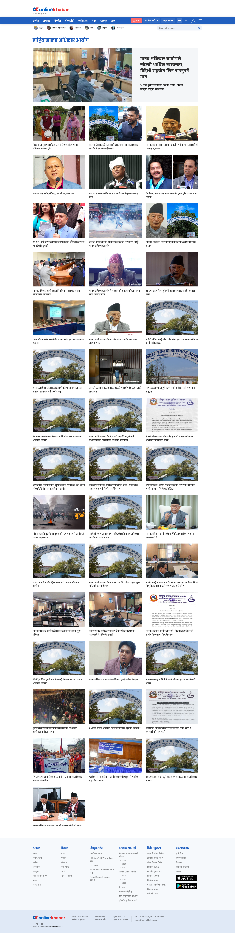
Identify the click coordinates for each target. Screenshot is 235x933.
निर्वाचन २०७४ (153, 867)
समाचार (46, 21)
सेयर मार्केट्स (153, 20)
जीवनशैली (69, 21)
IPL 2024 (94, 865)
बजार (63, 853)
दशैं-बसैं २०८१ (152, 893)
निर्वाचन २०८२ (152, 880)
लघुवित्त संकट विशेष (155, 858)
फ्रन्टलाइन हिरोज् (125, 891)
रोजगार (64, 862)
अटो (63, 871)
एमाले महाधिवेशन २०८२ (156, 885)
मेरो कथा (122, 887)
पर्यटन (63, 858)
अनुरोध (104, 27)
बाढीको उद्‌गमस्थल (59, 27)
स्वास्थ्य (170, 20)
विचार (94, 21)
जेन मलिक (120, 27)
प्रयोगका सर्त (181, 858)
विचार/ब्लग (37, 858)
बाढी (91, 27)
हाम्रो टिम (179, 853)
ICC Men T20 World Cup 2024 (101, 860)
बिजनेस (57, 21)
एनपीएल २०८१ (96, 853)
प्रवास (35, 880)
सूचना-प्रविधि (66, 876)
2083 (124, 883)
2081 (124, 864)
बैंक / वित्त (65, 867)
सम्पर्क (178, 871)
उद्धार (41, 27)
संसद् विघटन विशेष (155, 862)
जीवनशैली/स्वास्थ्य (40, 876)
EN (179, 20)
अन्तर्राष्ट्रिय (37, 885)
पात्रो (138, 20)
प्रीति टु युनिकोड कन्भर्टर (128, 896)
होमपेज (36, 21)
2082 (124, 867)
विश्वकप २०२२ (152, 889)
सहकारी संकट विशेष (155, 853)
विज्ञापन (179, 862)
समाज (35, 853)
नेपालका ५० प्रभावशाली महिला (128, 855)
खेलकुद (104, 21)
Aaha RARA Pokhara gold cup (102, 871)
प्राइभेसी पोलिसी (182, 867)
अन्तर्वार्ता (36, 867)
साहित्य (35, 862)
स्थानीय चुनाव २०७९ (155, 871)
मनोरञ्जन (83, 21)
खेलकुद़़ (36, 871)
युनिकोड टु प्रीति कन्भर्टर (128, 900)
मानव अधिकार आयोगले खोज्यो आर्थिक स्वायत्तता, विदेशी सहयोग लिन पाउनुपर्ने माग (164, 68)
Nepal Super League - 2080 (100, 879)
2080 (124, 860)
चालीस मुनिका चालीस (127, 872)
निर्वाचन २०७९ (153, 876)
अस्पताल (78, 27)
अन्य (113, 21)
